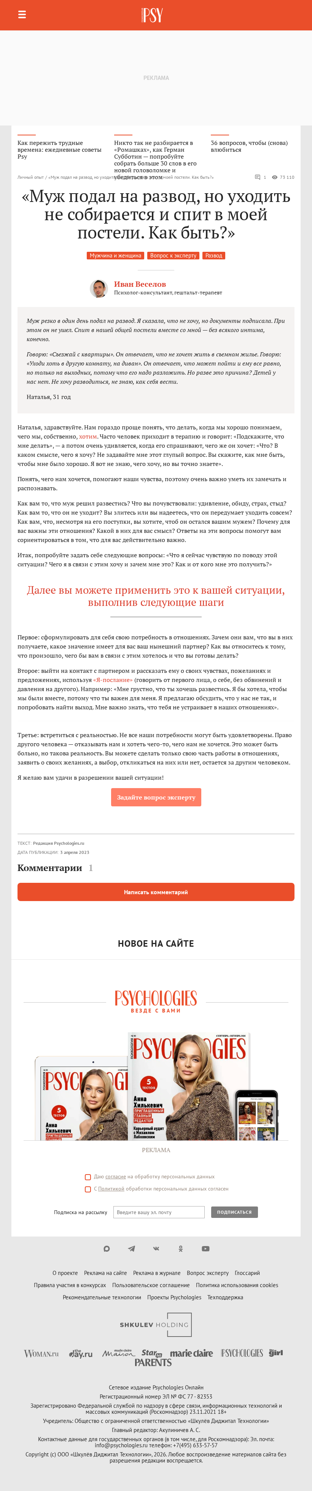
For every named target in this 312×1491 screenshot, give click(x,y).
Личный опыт (31, 177)
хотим (88, 436)
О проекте (65, 1272)
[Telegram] (131, 1249)
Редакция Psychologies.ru (58, 843)
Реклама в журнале (157, 1272)
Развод (213, 255)
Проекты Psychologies (174, 1297)
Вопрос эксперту (208, 1272)
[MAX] (106, 1249)
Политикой (111, 1188)
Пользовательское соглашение (151, 1285)
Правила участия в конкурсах (70, 1285)
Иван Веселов (140, 284)
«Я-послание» (113, 680)
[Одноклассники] (181, 1249)
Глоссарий (247, 1272)
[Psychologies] (153, 15)
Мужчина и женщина (115, 255)
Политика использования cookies (237, 1285)
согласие (115, 1176)
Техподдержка (225, 1297)
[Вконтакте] (156, 1249)
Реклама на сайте (105, 1272)
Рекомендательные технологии (102, 1297)
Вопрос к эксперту (173, 255)
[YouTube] (205, 1249)
